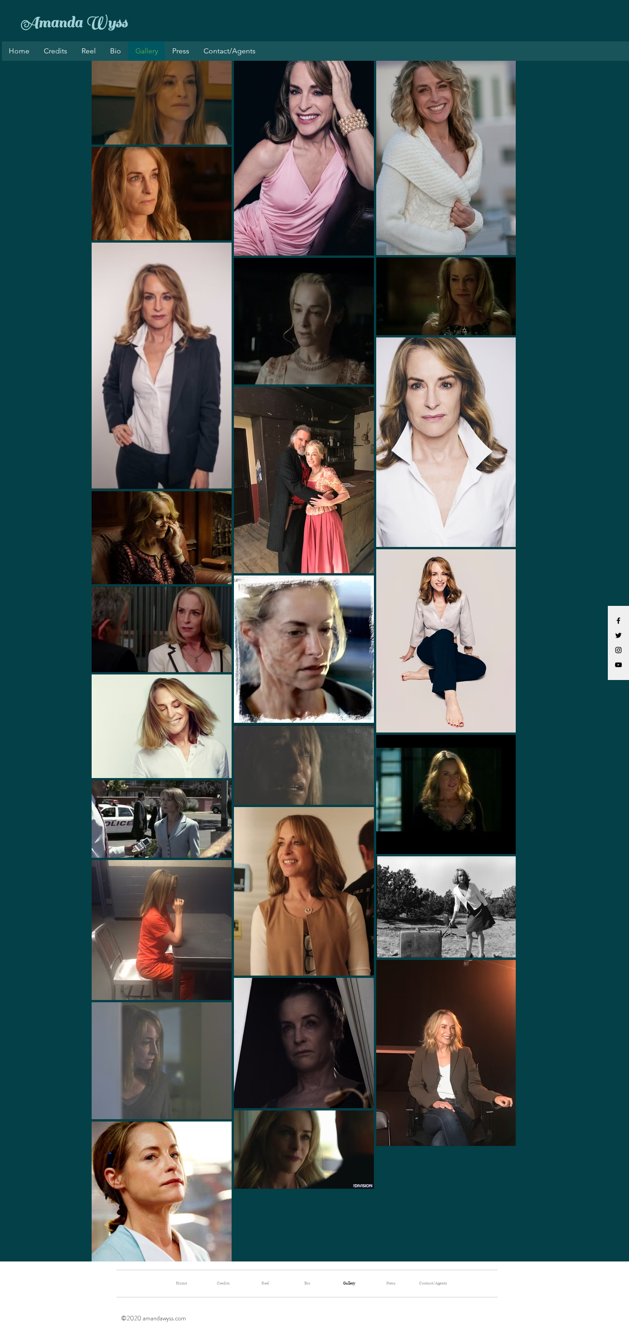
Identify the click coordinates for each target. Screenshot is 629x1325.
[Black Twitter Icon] (618, 635)
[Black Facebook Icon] (618, 620)
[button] (55, 51)
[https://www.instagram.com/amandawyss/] (618, 650)
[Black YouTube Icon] (618, 665)
